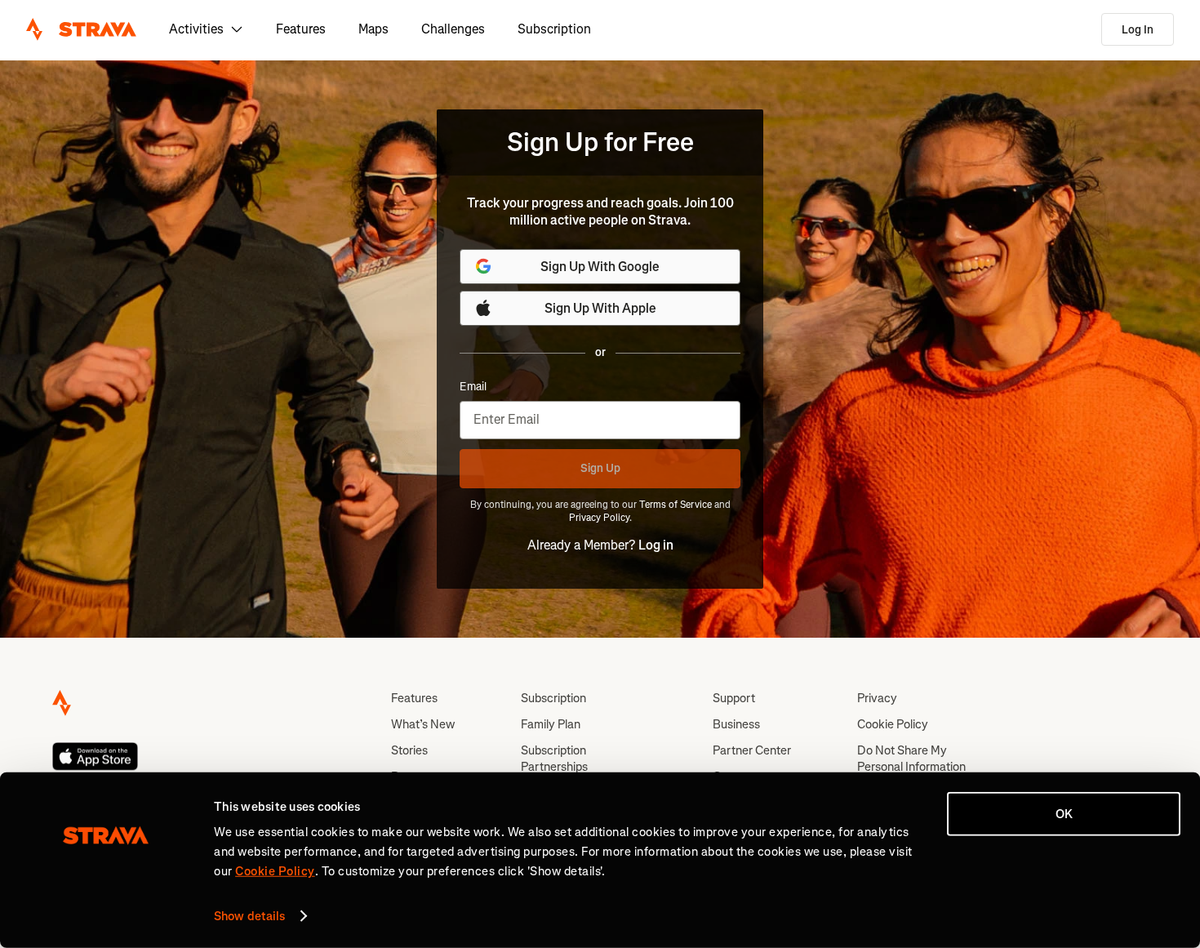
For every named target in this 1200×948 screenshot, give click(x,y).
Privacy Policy (599, 517)
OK (1064, 814)
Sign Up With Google (600, 266)
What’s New (423, 724)
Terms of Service (675, 504)
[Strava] (81, 29)
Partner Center (752, 750)
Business (736, 724)
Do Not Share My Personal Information (911, 758)
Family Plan (550, 724)
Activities (196, 29)
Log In (1137, 30)
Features (301, 29)
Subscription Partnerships (554, 758)
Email (473, 387)
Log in (655, 545)
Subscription (554, 29)
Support (734, 698)
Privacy (877, 698)
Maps (373, 29)
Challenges (453, 29)
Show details (249, 916)
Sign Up (600, 468)
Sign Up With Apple (600, 308)
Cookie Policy (892, 724)
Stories (409, 750)
